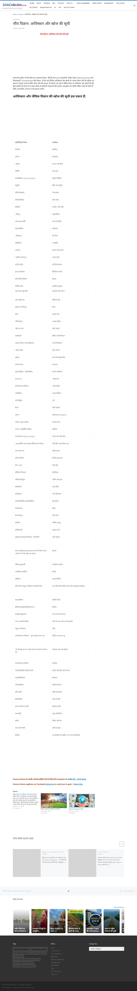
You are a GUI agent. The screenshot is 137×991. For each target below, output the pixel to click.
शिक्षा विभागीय (55, 965)
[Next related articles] (122, 844)
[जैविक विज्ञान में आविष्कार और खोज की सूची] (27, 801)
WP (10, 987)
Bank (52, 968)
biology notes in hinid (21, 953)
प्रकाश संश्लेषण (103, 852)
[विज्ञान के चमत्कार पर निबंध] (82, 800)
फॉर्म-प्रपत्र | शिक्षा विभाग (57, 960)
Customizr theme (29, 987)
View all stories (119, 907)
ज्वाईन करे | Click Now (77, 779)
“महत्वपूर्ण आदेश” (55, 962)
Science (20, 14)
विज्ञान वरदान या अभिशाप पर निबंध (50, 809)
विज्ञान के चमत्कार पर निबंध (76, 809)
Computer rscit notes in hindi (24, 966)
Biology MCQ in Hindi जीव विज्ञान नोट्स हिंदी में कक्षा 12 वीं (30, 949)
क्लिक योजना (54, 957)
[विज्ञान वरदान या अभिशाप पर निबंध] (54, 800)
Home (15, 14)
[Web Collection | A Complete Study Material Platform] (14, 4)
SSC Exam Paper (56, 971)
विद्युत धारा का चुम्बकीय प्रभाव (52, 852)
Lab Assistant (55, 951)
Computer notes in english (23, 963)
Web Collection (19, 28)
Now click (78, 784)
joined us (50, 784)
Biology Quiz (18, 956)
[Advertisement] (54, 57)
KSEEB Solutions (56, 954)
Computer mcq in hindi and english (26, 959)
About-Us (54, 974)
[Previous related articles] (117, 844)
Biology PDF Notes (39, 953)
